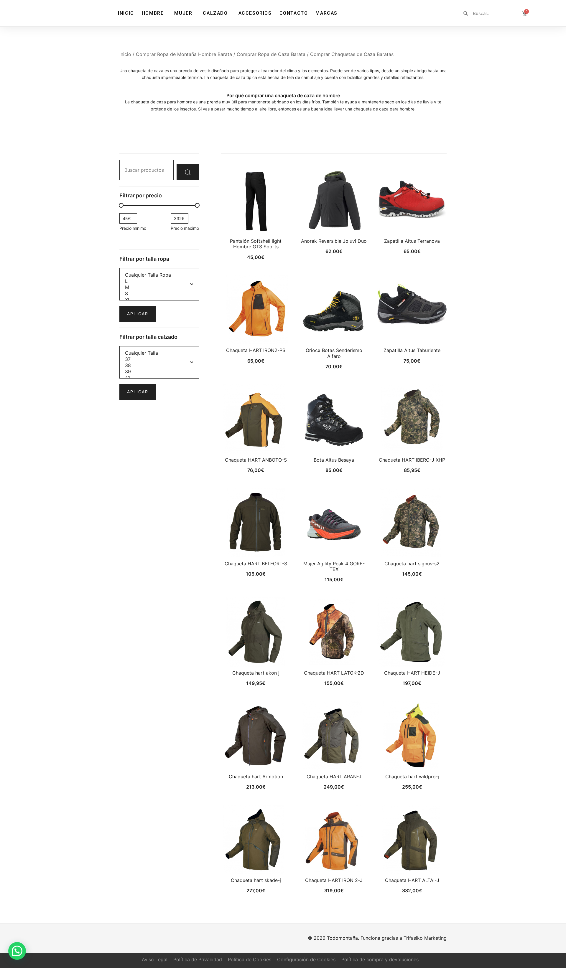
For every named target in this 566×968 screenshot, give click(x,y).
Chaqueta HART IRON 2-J (334, 880)
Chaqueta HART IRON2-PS (255, 350)
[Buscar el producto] (188, 172)
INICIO (126, 13)
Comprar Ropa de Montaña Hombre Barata (184, 54)
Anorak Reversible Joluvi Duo (334, 241)
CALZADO (215, 13)
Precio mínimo (132, 228)
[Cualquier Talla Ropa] (159, 275)
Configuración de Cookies (306, 959)
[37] (159, 359)
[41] (159, 378)
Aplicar (137, 313)
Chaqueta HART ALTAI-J (412, 880)
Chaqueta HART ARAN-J (334, 776)
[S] (159, 293)
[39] (159, 372)
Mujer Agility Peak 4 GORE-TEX (334, 566)
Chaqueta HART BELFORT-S (256, 563)
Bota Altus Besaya (334, 460)
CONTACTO (293, 13)
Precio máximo (185, 228)
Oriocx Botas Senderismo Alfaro (334, 353)
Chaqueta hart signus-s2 (412, 563)
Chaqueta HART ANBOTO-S (256, 460)
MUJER (183, 13)
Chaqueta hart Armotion (256, 776)
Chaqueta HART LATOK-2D (334, 673)
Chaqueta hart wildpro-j (412, 776)
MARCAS (326, 13)
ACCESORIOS (255, 13)
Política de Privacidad (197, 959)
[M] (159, 287)
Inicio (125, 54)
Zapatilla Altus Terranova (412, 241)
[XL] (159, 300)
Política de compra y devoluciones (380, 959)
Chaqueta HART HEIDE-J (412, 673)
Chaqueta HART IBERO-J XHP (412, 460)
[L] (159, 281)
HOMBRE (153, 13)
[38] (159, 365)
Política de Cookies (249, 959)
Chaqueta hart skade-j (256, 880)
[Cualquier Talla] (159, 353)
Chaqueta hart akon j (255, 673)
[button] (17, 951)
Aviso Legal (154, 959)
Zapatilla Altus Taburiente (412, 350)
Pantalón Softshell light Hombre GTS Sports (256, 244)
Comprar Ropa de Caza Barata (271, 54)
